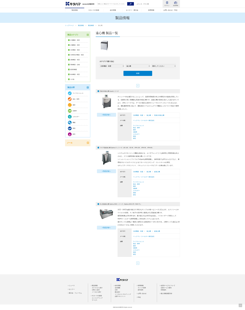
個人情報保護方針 (166, 293)
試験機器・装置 (75, 59)
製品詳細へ (107, 115)
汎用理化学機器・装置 (77, 55)
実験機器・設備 (75, 64)
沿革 (116, 290)
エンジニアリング (97, 298)
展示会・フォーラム (75, 293)
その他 (72, 79)
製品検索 (91, 25)
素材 (134, 130)
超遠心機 (157, 171)
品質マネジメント (120, 296)
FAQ (139, 297)
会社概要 (117, 288)
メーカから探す (96, 292)
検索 (137, 73)
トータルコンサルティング (123, 294)
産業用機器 (73, 69)
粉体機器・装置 (75, 74)
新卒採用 (140, 290)
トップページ (69, 25)
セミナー (72, 289)
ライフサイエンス (138, 125)
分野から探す (96, 290)
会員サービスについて (168, 285)
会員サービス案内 (166, 288)
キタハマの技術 (93, 10)
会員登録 (175, 5)
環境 (134, 136)
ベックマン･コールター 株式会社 (143, 120)
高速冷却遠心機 (159, 115)
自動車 (135, 132)
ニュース (72, 285)
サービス (94, 300)
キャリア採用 (142, 288)
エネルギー (136, 134)
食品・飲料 (136, 127)
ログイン (166, 5)
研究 (134, 138)
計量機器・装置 (75, 45)
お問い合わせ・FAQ (170, 10)
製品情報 (75, 10)
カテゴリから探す (97, 288)
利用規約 (163, 290)
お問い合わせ (142, 293)
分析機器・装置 (75, 50)
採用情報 (151, 10)
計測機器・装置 (75, 40)
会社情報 (113, 10)
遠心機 (149, 115)
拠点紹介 (117, 292)
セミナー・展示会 (132, 10)
